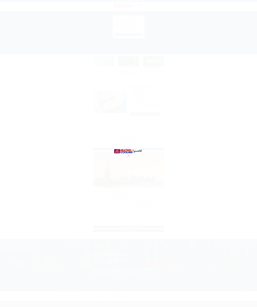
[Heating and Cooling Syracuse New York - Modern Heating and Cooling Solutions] (128, 151)
